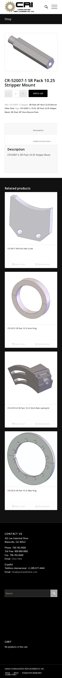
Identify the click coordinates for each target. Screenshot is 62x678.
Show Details (43, 264)
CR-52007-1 (25, 108)
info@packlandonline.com (24, 572)
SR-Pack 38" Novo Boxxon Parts (25, 112)
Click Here (17, 559)
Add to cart (38, 93)
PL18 (34, 108)
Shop (8, 19)
